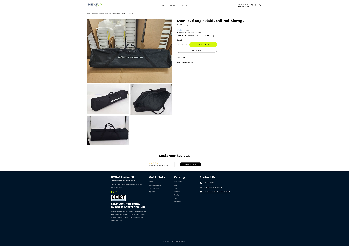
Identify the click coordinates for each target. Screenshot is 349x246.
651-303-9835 (243, 6)
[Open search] (252, 5)
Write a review (190, 164)
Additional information (185, 62)
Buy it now (196, 50)
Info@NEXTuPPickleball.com (213, 187)
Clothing (176, 195)
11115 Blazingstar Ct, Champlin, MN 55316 (217, 192)
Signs (175, 198)
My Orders (152, 191)
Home (88, 13)
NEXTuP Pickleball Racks (176, 241)
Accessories (177, 201)
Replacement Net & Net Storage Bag (101, 13)
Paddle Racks (178, 181)
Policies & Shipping (155, 185)
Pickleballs (177, 191)
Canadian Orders (154, 188)
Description (181, 57)
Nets (175, 188)
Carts (175, 185)
